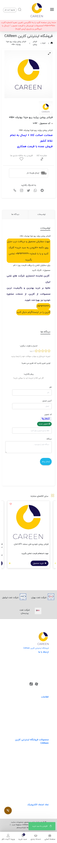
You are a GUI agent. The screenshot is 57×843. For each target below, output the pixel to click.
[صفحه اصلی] (36, 10)
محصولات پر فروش (40, 758)
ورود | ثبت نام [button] (9, 10)
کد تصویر (48, 414)
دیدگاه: (49, 439)
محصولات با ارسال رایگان (37, 789)
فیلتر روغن (35, 43)
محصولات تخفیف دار (39, 783)
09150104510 (38, 673)
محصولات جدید (41, 752)
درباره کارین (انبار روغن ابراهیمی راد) (32, 724)
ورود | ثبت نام (8, 839)
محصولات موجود (41, 770)
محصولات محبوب (40, 776)
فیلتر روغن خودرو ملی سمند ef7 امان (31, 544)
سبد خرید (22, 839)
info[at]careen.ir (36, 669)
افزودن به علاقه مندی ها (21, 155)
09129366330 (43, 306)
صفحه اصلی (49, 839)
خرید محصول (38, 563)
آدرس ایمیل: (47, 401)
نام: (50, 387)
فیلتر (43, 43)
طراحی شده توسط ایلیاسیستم (28, 827)
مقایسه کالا (41, 155)
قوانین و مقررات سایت (38, 705)
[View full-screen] (49, 53)
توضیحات (41, 214)
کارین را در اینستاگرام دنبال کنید (33, 312)
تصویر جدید (44, 424)
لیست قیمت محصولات (38, 718)
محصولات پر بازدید (40, 764)
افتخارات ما (43, 712)
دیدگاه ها (15, 214)
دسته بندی (36, 839)
